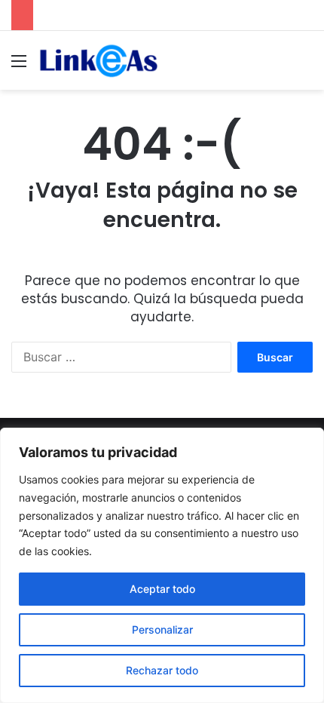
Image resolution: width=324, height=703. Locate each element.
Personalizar (162, 629)
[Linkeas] (98, 60)
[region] (162, 565)
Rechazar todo (162, 670)
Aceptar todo (162, 588)
